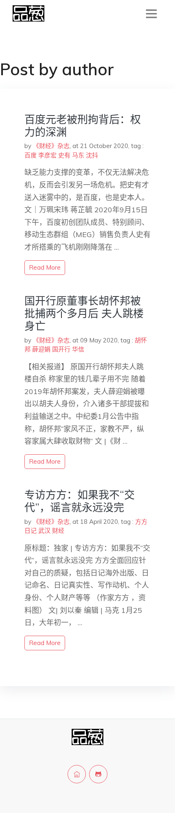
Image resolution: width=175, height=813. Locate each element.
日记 (30, 530)
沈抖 (92, 155)
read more (45, 267)
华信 (78, 349)
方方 (141, 521)
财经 (58, 530)
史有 (64, 155)
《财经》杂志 (51, 146)
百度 (30, 155)
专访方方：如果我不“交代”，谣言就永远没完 (79, 501)
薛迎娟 (41, 349)
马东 (78, 155)
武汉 (44, 530)
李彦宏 (47, 155)
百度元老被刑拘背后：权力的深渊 (82, 126)
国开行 (61, 349)
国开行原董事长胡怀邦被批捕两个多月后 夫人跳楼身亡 (84, 313)
